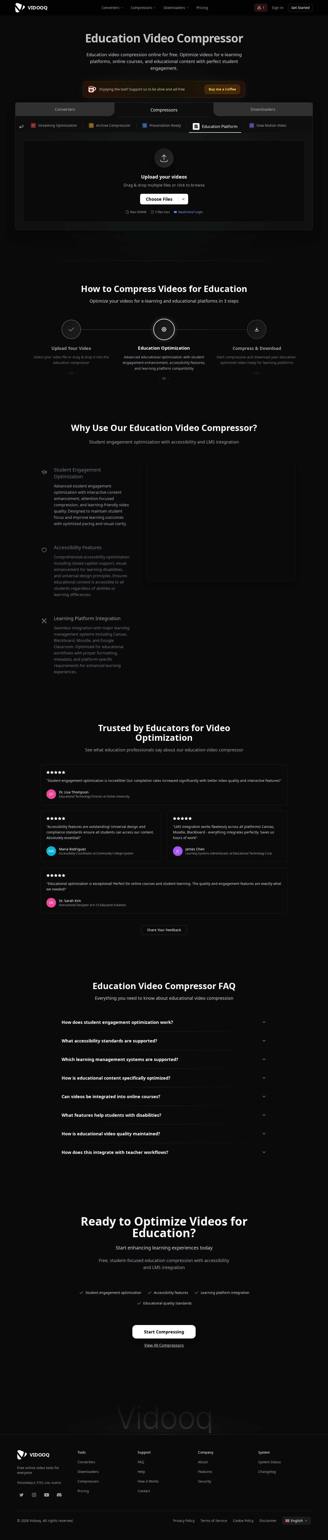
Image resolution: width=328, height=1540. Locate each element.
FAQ (141, 1462)
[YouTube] (46, 1495)
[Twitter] (21, 1495)
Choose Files (159, 199)
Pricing (202, 7)
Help (141, 1471)
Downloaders (174, 7)
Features (205, 1471)
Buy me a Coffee (222, 89)
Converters (110, 7)
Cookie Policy (243, 1520)
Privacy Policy (184, 1520)
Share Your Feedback (164, 930)
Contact (144, 1491)
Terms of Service (213, 1520)
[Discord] (59, 1495)
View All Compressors (164, 1345)
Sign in (277, 7)
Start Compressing (164, 1332)
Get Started (300, 7)
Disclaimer (268, 1520)
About (203, 1462)
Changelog (267, 1471)
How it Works (148, 1481)
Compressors (141, 7)
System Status (269, 1462)
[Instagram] (34, 1495)
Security (204, 1481)
